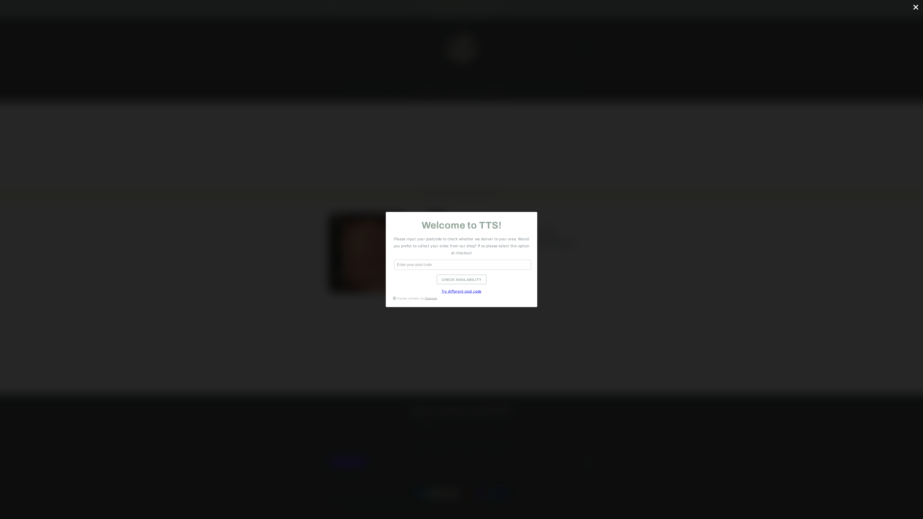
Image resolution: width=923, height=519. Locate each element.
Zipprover (431, 298)
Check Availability (461, 280)
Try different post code (461, 291)
